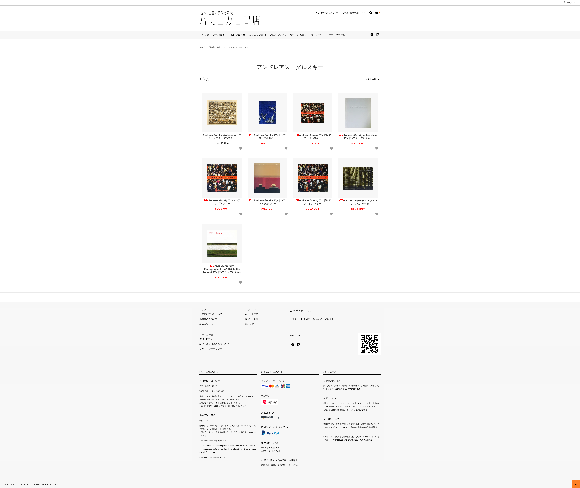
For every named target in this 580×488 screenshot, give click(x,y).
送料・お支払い (298, 34)
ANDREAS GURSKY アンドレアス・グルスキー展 (360, 202)
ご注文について (277, 34)
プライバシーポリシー (210, 348)
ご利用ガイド (220, 34)
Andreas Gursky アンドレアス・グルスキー (270, 136)
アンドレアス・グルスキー (237, 47)
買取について (318, 34)
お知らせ (204, 34)
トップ (202, 47)
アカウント (571, 3)
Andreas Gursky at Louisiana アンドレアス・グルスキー (360, 137)
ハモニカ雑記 (206, 334)
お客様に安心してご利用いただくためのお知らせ (353, 440)
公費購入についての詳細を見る (348, 389)
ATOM (209, 339)
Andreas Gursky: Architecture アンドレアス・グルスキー (222, 136)
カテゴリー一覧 (337, 34)
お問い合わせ (238, 34)
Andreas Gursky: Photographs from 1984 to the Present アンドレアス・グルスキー (222, 269)
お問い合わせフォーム (208, 403)
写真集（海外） (215, 47)
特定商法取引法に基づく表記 (214, 344)
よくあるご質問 (257, 34)
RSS (201, 339)
